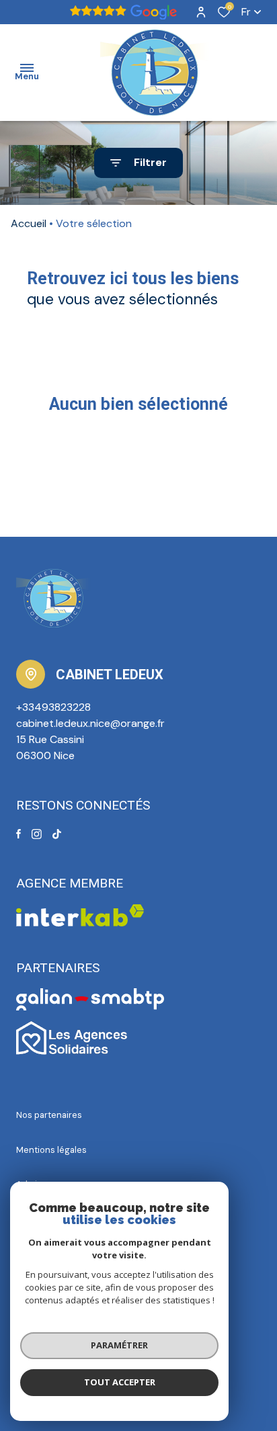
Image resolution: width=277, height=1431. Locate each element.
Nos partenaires (49, 1115)
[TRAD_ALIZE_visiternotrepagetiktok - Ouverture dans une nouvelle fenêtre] (56, 834)
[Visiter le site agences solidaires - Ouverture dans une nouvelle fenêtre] (71, 1038)
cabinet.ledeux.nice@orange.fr (90, 723)
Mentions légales (51, 1150)
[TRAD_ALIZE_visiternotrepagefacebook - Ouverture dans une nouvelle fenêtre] (18, 833)
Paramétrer (119, 1345)
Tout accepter (119, 1382)
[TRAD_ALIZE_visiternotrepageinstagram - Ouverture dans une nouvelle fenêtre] (37, 834)
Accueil (28, 223)
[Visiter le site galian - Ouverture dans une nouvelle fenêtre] (90, 999)
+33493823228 (53, 707)
